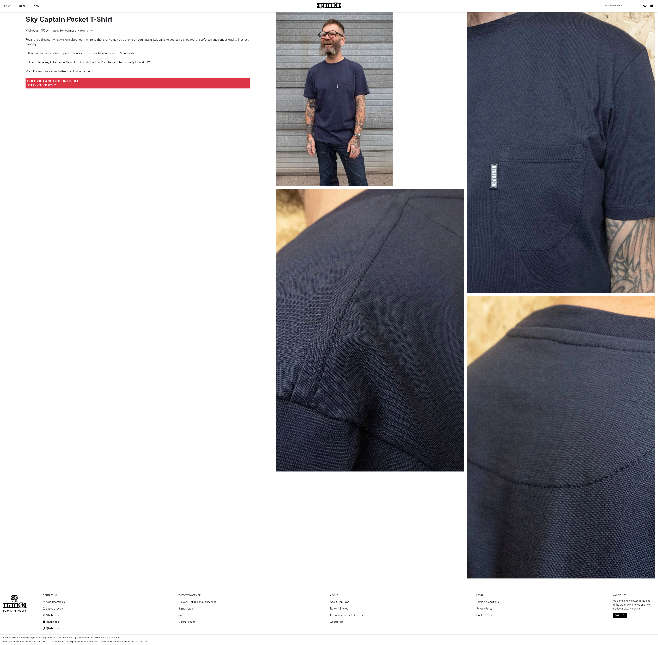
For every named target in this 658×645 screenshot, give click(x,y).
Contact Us (336, 622)
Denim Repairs (186, 622)
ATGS (116, 637)
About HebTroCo (339, 602)
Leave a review (54, 608)
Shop (7, 6)
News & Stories (339, 608)
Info (36, 6)
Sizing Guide (185, 608)
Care (181, 615)
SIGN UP (619, 615)
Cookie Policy (484, 615)
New (22, 6)
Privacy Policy (484, 608)
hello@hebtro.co (55, 602)
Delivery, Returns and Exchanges (197, 602)
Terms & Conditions (487, 602)
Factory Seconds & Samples (346, 615)
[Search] (635, 6)
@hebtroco (52, 615)
